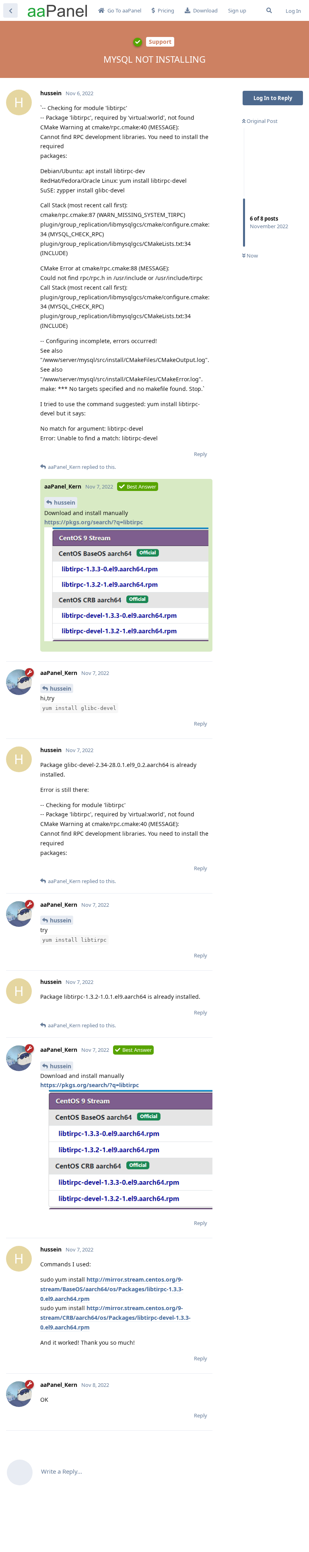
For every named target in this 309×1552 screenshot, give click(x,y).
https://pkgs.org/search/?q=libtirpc (93, 522)
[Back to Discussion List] (10, 10)
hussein (64, 502)
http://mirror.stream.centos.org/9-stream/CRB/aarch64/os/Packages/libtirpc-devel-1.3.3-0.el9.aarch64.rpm (115, 1317)
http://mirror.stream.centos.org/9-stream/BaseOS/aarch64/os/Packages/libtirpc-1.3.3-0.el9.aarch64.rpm (111, 1289)
